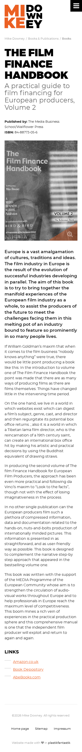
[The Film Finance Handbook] (41, 190)
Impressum (62, 728)
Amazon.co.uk (25, 662)
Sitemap (41, 728)
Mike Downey (15, 38)
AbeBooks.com (27, 677)
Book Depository (28, 669)
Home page (20, 728)
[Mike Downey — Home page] (23, 16)
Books (66, 38)
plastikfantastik (59, 743)
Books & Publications (43, 38)
